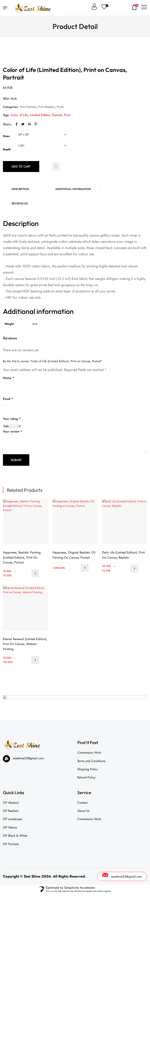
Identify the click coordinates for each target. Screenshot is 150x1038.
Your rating (12, 419)
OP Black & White (15, 835)
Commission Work (89, 752)
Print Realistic (46, 107)
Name (8, 378)
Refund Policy (86, 777)
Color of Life (19, 115)
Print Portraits (28, 107)
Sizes (6, 136)
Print (67, 115)
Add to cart (21, 166)
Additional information (73, 189)
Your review (12, 431)
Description (20, 189)
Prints (60, 107)
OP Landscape (12, 819)
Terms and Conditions (91, 761)
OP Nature (10, 827)
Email (8, 399)
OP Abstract (11, 802)
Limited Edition (40, 115)
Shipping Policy (87, 769)
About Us (83, 811)
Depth (7, 149)
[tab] (20, 189)
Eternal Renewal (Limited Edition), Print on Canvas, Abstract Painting (25, 644)
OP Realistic (11, 811)
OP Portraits (11, 844)
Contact (82, 802)
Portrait (57, 115)
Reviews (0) (20, 203)
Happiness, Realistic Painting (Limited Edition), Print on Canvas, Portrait (22, 557)
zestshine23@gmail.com (126, 876)
